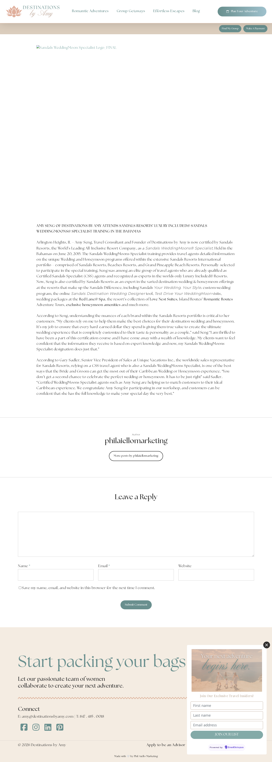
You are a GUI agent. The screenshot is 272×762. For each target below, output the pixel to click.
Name (24, 566)
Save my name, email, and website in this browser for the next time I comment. (88, 588)
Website (185, 566)
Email (104, 566)
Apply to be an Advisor (166, 745)
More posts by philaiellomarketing (136, 455)
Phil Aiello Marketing (146, 756)
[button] (230, 28)
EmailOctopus (236, 747)
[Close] (266, 645)
